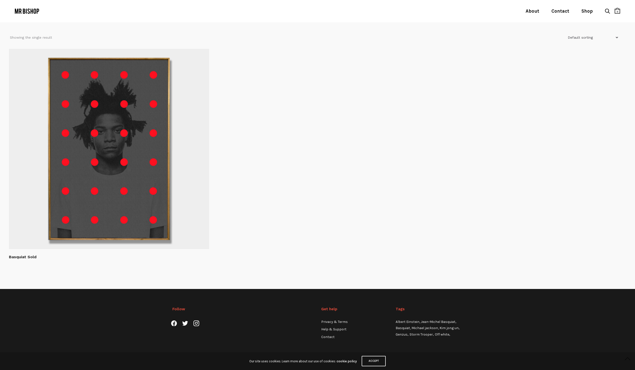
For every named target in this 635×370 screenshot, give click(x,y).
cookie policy (347, 361)
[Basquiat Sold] (109, 149)
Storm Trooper (421, 334)
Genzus (402, 334)
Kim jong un (449, 328)
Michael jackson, (426, 328)
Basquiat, (404, 328)
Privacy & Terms (334, 322)
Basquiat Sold (22, 257)
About (532, 11)
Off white (442, 334)
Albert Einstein (407, 322)
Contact (560, 11)
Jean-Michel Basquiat (438, 322)
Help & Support (334, 329)
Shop (587, 11)
